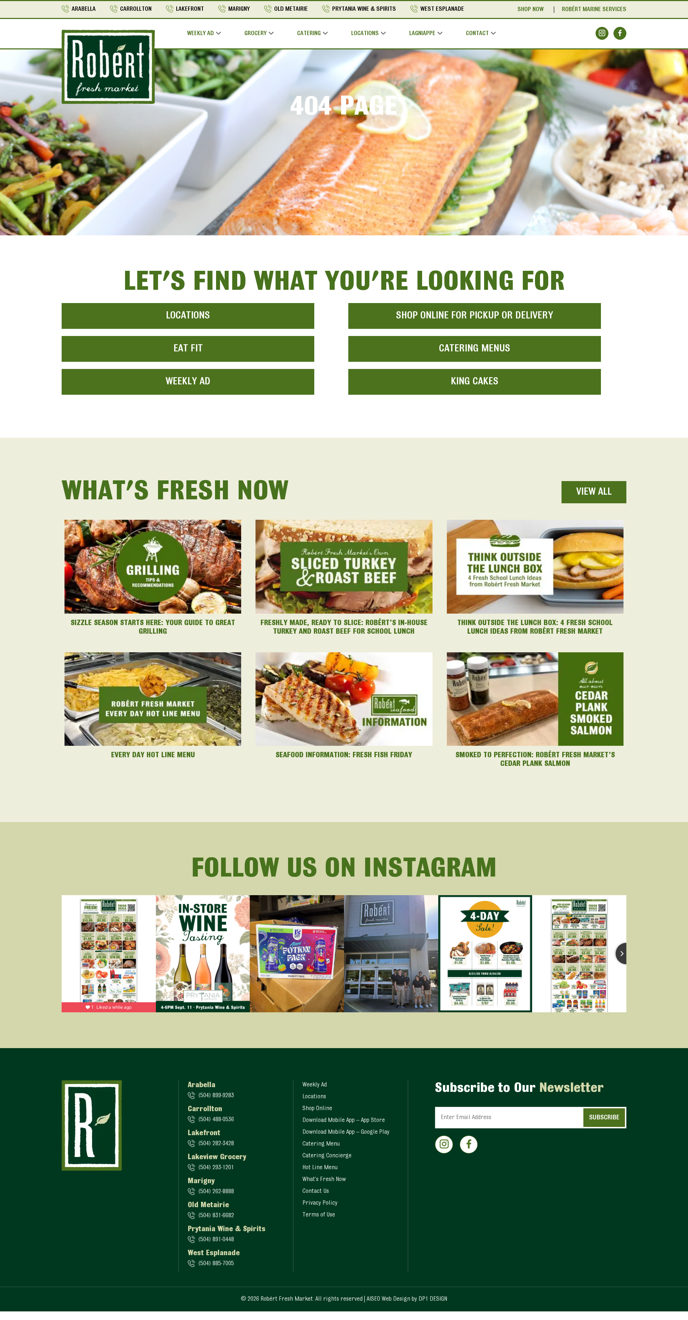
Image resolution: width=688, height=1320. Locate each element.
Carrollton (136, 9)
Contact (477, 33)
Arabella (84, 9)
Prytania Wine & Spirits (364, 9)
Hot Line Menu (320, 1168)
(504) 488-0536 (216, 1120)
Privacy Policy (320, 1203)
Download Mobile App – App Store (343, 1120)
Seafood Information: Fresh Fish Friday (344, 755)
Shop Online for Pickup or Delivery (474, 316)
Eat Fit (188, 349)
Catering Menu (321, 1144)
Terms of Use (318, 1215)
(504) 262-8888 (216, 1192)
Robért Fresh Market (287, 1299)
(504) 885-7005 (216, 1264)
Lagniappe (422, 33)
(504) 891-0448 (216, 1240)
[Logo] (108, 66)
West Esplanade (442, 9)
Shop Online (317, 1108)
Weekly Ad (200, 33)
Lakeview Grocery (217, 1157)
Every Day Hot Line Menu (153, 755)
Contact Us (315, 1191)
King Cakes (474, 381)
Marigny (239, 9)
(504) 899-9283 (216, 1096)
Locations (365, 33)
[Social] (602, 33)
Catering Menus (474, 349)
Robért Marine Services (594, 9)
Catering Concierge (327, 1156)
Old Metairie (291, 9)
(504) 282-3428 (216, 1144)
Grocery (255, 33)
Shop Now (530, 9)
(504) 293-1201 (216, 1168)
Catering (309, 33)
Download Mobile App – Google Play (346, 1132)
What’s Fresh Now (324, 1179)
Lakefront (190, 9)
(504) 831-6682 (216, 1216)
